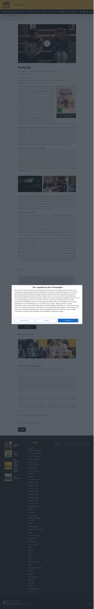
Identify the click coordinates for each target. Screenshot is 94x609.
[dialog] (47, 304)
